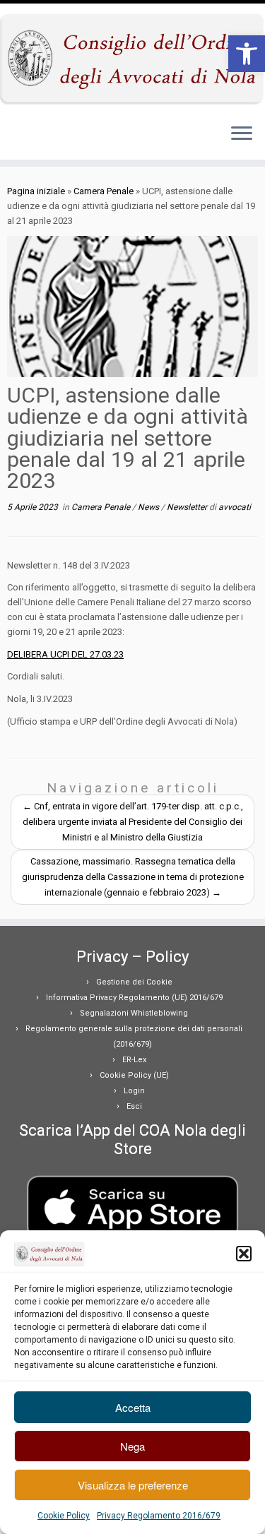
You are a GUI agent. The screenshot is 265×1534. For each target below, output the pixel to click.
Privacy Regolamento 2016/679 (158, 1516)
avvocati (234, 507)
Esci (134, 1106)
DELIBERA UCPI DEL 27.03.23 (65, 654)
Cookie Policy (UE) (134, 1075)
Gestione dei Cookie (134, 982)
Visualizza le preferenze (133, 1484)
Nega (132, 1446)
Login (134, 1090)
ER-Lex (134, 1059)
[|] (132, 58)
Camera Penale (103, 191)
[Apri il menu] (241, 134)
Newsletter (188, 507)
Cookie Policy (63, 1516)
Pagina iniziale (36, 191)
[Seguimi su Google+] (28, 137)
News (149, 507)
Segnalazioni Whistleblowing (134, 1013)
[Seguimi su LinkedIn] (37, 137)
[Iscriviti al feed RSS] (11, 137)
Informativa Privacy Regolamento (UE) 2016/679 (134, 997)
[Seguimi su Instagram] (32, 137)
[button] (246, 53)
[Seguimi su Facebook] (24, 137)
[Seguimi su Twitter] (20, 137)
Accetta (133, 1407)
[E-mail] (15, 137)
